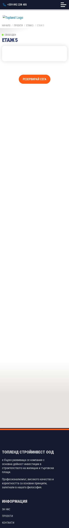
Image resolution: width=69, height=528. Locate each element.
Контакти (8, 522)
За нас (6, 509)
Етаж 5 (29, 25)
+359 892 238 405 (17, 4)
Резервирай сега (34, 79)
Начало (6, 25)
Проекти (18, 25)
